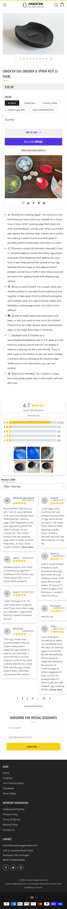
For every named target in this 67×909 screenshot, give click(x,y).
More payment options (33, 150)
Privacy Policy (10, 814)
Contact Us (8, 829)
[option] (33, 33)
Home (6, 772)
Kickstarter (8, 788)
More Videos (9, 793)
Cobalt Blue (29, 103)
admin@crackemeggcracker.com (20, 845)
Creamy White (50, 103)
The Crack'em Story (13, 783)
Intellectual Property (13, 809)
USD (32, 897)
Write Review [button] (33, 415)
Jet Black (12, 103)
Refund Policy (10, 824)
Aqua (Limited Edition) (43, 109)
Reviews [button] (8, 479)
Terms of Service (11, 819)
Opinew (39, 706)
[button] (20, 59)
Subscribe (32, 746)
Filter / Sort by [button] (12, 486)
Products (7, 778)
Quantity (9, 119)
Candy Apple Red (16, 109)
